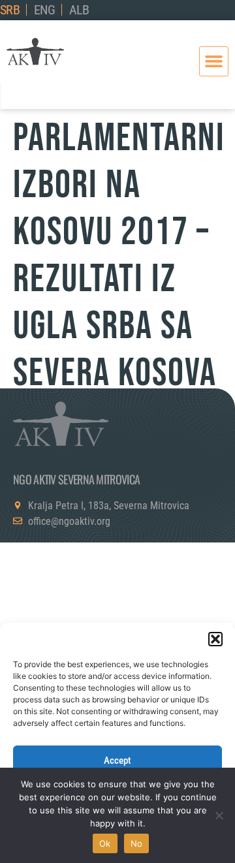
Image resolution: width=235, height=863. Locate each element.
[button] (215, 639)
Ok (105, 843)
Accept (117, 760)
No (137, 843)
